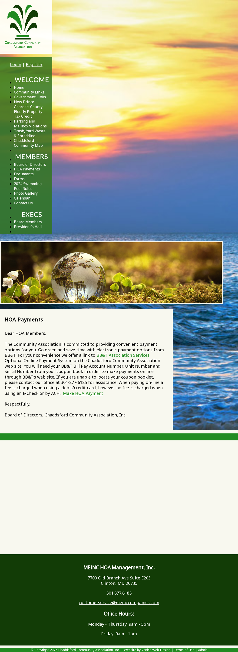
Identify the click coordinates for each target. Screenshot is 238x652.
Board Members (28, 221)
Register (34, 64)
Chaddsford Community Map (28, 143)
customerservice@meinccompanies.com (119, 602)
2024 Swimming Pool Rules (28, 186)
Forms (19, 178)
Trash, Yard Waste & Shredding (30, 133)
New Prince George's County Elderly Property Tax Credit (28, 109)
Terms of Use (184, 650)
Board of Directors (30, 164)
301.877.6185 (119, 593)
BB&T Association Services (122, 355)
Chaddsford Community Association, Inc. (89, 650)
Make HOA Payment (83, 393)
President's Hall (28, 226)
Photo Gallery (26, 193)
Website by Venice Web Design (147, 650)
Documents (24, 173)
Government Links (30, 97)
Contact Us (23, 203)
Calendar (22, 198)
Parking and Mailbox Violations (30, 124)
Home (19, 87)
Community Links (29, 92)
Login (15, 64)
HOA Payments (27, 169)
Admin (203, 650)
